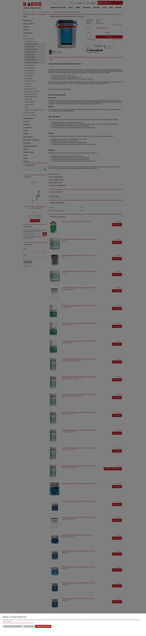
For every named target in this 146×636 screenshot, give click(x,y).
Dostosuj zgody (29, 626)
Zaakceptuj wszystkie (43, 626)
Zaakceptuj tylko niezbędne (12, 626)
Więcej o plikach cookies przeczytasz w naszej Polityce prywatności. (18, 622)
